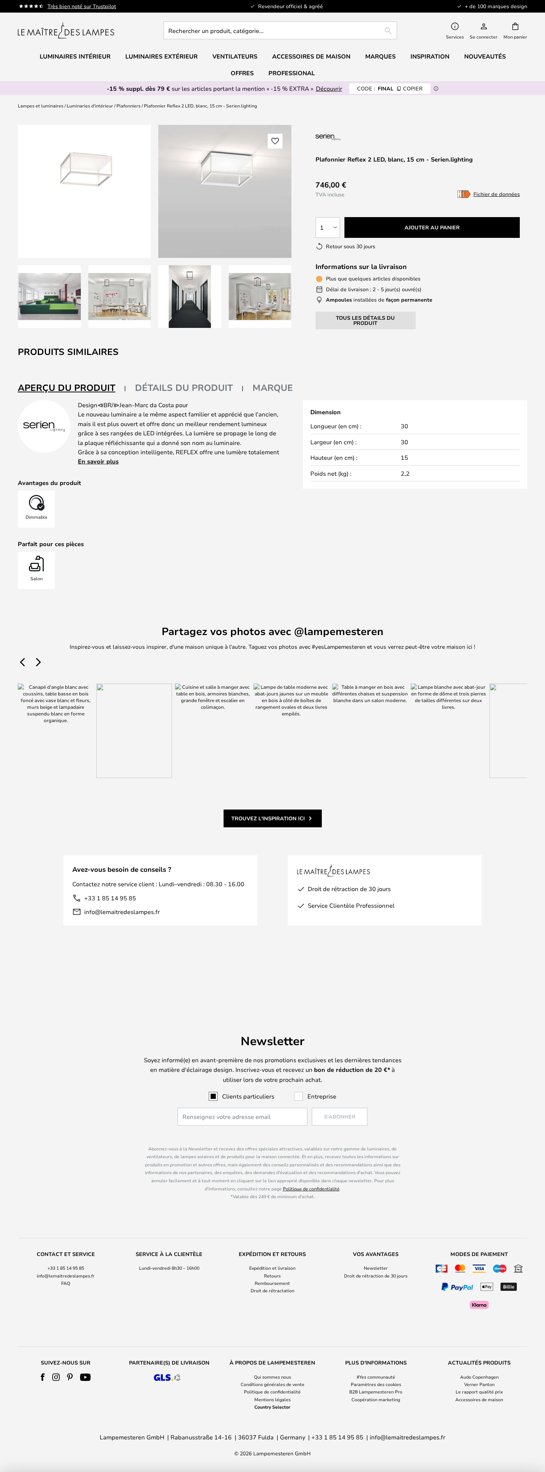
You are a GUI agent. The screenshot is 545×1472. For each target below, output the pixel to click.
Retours (272, 1276)
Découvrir (329, 88)
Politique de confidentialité (311, 1189)
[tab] (72, 388)
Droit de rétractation (272, 1290)
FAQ (65, 1283)
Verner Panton (479, 1384)
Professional (291, 73)
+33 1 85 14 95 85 (110, 898)
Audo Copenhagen (479, 1377)
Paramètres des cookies (376, 1384)
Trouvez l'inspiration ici (268, 818)
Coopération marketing (375, 1399)
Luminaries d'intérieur (90, 106)
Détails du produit (184, 387)
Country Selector (272, 1407)
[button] (49, 296)
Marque (272, 387)
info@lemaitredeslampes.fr (122, 912)
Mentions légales (272, 1399)
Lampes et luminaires (40, 106)
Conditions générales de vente (272, 1384)
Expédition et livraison (272, 1268)
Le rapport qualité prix (479, 1392)
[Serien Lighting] (355, 137)
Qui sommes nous (272, 1377)
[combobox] (280, 30)
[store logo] (66, 30)
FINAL (390, 88)
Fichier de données (496, 193)
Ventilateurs (234, 56)
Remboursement (272, 1283)
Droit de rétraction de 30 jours (375, 1276)
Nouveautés (485, 56)
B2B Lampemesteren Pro (375, 1392)
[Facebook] (43, 1377)
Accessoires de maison (479, 1399)
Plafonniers (128, 106)
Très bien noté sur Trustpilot (81, 6)
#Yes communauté (376, 1377)
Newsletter (376, 1268)
